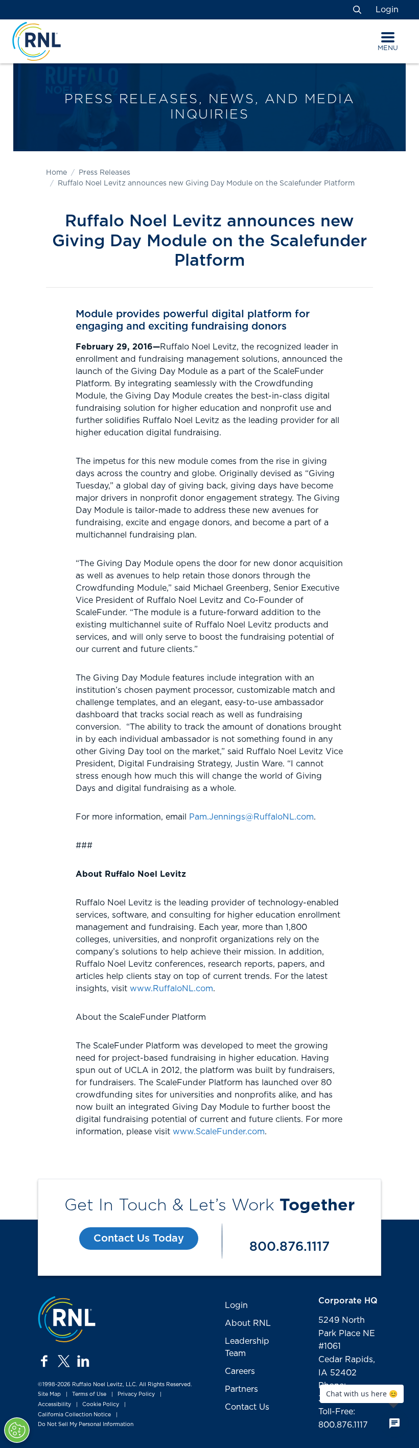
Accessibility (54, 1404)
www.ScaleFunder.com (219, 1132)
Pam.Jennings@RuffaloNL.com (251, 817)
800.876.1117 (289, 1247)
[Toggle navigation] (387, 37)
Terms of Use (89, 1394)
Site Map (49, 1394)
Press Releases (104, 172)
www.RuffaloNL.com (171, 989)
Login (387, 10)
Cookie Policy (100, 1404)
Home (56, 172)
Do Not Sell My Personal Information (85, 1424)
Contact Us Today (139, 1238)
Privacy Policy (136, 1394)
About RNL (248, 1323)
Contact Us (247, 1407)
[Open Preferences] (17, 1430)
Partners (241, 1389)
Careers (240, 1371)
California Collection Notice (74, 1414)
